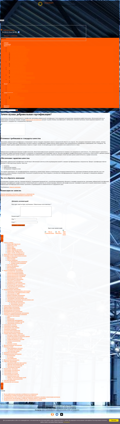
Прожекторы (10, 75)
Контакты (6, 105)
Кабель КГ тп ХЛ (12, 245)
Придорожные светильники (18, 81)
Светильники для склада (11, 371)
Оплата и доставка (12, 94)
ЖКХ (8, 317)
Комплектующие (8, 346)
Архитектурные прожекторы (18, 63)
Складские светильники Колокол (16, 67)
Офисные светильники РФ (14, 365)
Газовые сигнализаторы (13, 340)
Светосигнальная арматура (11, 374)
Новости (6, 107)
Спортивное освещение (10, 326)
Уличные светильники (13, 61)
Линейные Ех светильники (18, 54)
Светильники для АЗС (13, 79)
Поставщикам (11, 95)
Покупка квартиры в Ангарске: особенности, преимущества (17, 194)
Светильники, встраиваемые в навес (20, 82)
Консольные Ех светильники (18, 57)
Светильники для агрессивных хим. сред (21, 73)
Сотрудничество (8, 92)
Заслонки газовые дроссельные (16, 335)
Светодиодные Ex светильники (16, 286)
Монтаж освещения (12, 89)
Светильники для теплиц (11, 373)
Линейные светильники (10, 352)
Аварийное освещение (10, 329)
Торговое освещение (9, 380)
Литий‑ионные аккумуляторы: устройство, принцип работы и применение (25, 398)
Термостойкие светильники (11, 307)
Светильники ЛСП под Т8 (14, 323)
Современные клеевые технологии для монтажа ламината (20, 395)
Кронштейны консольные (14, 269)
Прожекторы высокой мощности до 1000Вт (22, 78)
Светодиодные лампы (13, 351)
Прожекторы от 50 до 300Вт (18, 76)
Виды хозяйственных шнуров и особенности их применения (21, 394)
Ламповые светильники (13, 280)
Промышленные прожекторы (15, 296)
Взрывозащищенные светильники (16, 51)
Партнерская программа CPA (15, 103)
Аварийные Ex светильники (18, 56)
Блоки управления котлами (14, 338)
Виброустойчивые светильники (16, 295)
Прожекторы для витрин (11, 368)
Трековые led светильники (11, 382)
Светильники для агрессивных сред (17, 298)
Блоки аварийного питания (14, 348)
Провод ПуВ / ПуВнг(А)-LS (15, 251)
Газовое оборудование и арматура (13, 333)
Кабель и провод (8, 242)
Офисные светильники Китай (15, 364)
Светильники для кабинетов (12, 370)
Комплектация (11, 258)
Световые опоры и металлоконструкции (18, 50)
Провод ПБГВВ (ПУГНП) (14, 250)
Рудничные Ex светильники (15, 285)
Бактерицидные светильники (12, 332)
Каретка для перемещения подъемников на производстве (16, 195)
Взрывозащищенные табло (14, 277)
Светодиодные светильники (15, 301)
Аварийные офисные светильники (17, 362)
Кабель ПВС (10, 247)
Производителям (15, 97)
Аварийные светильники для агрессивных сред (20, 299)
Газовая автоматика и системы (15, 339)
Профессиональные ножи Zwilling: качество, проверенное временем (23, 400)
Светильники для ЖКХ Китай (15, 321)
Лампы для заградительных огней (16, 377)
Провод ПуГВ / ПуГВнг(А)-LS (15, 253)
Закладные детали (12, 264)
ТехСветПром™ (48, 2)
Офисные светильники (10, 361)
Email (14, 222)
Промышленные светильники (15, 69)
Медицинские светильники (11, 360)
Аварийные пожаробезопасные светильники (16, 313)
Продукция (7, 45)
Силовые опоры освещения (18, 263)
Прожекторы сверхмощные (14, 320)
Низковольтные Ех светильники (19, 59)
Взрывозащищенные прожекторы (19, 60)
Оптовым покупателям (13, 100)
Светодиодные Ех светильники (19, 53)
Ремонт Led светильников (14, 85)
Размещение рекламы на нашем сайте (17, 91)
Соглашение (67, 422)
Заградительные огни (13, 376)
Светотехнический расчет (14, 88)
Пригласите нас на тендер (14, 104)
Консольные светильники (17, 302)
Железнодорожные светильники (13, 345)
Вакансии (10, 101)
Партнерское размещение (17, 98)
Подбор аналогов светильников (16, 86)
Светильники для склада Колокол (13, 305)
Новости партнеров (15, 187)
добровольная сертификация (33, 119)
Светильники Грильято (13, 367)
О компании (7, 44)
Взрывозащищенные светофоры (16, 276)
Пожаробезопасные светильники (13, 311)
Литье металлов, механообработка (16, 48)
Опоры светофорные (13, 266)
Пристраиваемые (12, 358)
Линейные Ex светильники (14, 282)
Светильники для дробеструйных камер (18, 292)
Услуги (6, 83)
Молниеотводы (11, 267)
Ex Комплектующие (12, 288)
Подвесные (10, 357)
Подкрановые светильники (18, 70)
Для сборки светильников (14, 349)
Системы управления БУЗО (15, 379)
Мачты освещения (12, 257)
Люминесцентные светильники (13, 354)
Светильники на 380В (13, 294)
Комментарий (16, 216)
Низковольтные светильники (12, 310)
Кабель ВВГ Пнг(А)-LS (13, 244)
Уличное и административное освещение (15, 314)
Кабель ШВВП (11, 248)
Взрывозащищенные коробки (15, 273)
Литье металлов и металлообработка (14, 254)
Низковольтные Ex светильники (16, 283)
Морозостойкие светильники (12, 308)
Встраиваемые (11, 355)
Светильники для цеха (16, 72)
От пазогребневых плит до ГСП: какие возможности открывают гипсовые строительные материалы (32, 397)
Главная (6, 42)
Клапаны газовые (12, 343)
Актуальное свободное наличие (16, 47)
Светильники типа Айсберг (11, 327)
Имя (13, 219)
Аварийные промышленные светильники (18, 291)
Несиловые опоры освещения (18, 261)
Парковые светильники (17, 66)
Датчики (9, 342)
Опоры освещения (12, 260)
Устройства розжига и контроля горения (18, 336)
